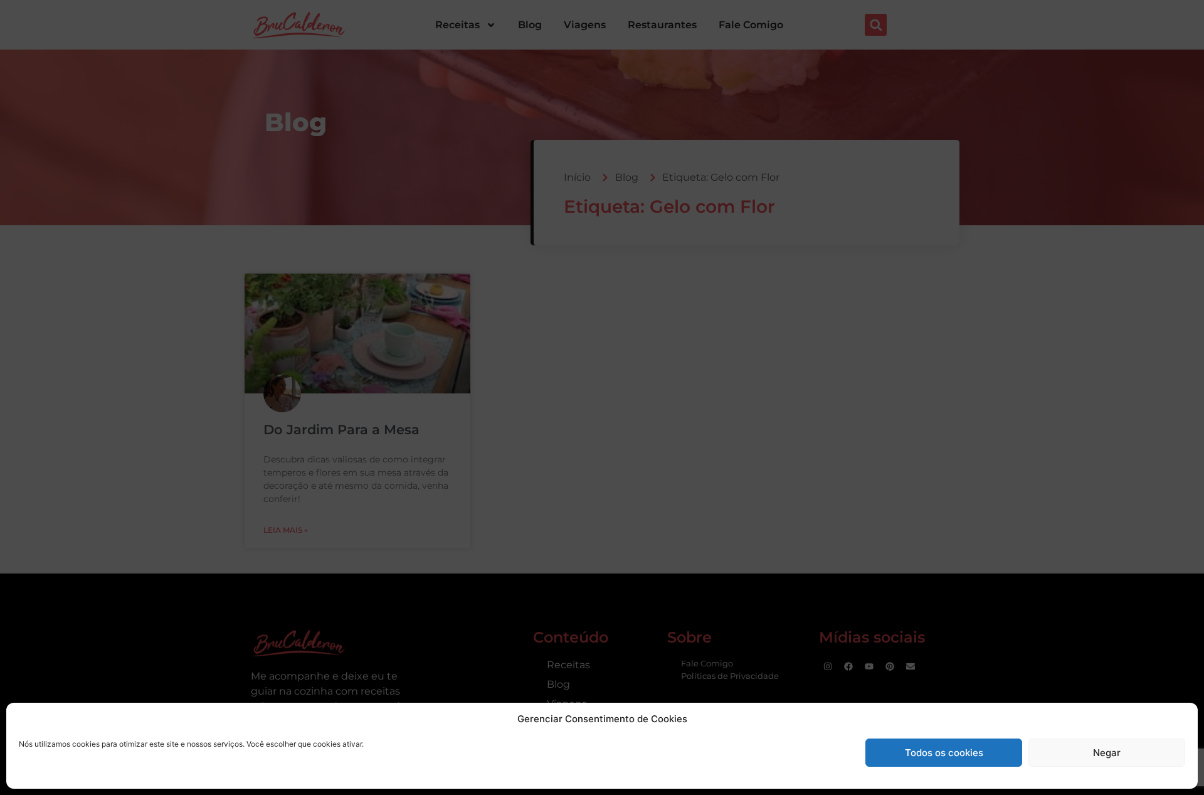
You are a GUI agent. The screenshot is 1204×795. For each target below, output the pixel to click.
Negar (1107, 753)
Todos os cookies (944, 753)
